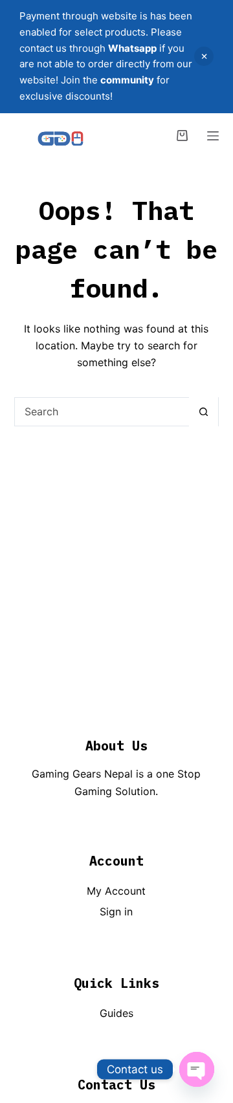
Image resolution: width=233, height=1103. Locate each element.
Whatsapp (132, 48)
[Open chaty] (196, 1069)
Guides (116, 1013)
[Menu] (213, 136)
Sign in (116, 911)
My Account (116, 890)
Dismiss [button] (204, 56)
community (127, 80)
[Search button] (203, 411)
